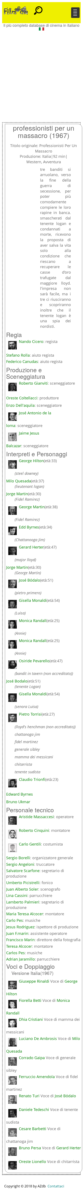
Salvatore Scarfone (22, 870)
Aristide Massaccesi (36, 816)
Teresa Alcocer (19, 946)
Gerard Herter (68, 1147)
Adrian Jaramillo (20, 959)
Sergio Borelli (18, 857)
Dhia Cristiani (31, 1019)
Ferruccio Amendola (37, 1076)
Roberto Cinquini (34, 830)
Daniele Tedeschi (34, 1109)
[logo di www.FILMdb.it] (16, 10)
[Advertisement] (41, 75)
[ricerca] (38, 8)
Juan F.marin (17, 933)
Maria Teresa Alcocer (24, 913)
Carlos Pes (15, 952)
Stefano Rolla (18, 355)
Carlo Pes (14, 920)
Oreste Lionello (32, 1161)
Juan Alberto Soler (22, 889)
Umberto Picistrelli (22, 882)
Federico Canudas (22, 361)
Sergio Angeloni (20, 864)
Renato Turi (29, 1095)
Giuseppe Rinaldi (34, 981)
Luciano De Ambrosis (38, 1038)
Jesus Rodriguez (20, 926)
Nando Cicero (31, 341)
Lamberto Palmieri (22, 902)
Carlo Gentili (30, 844)
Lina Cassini (16, 895)
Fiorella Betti (30, 1000)
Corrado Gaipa (32, 1057)
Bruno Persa (30, 1147)
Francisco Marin (20, 939)
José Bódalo (65, 1095)
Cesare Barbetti (32, 1128)
